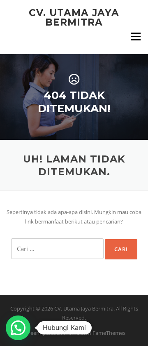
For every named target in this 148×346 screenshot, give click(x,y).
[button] (18, 327)
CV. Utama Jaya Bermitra (74, 17)
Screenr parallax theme (51, 333)
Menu (135, 36)
